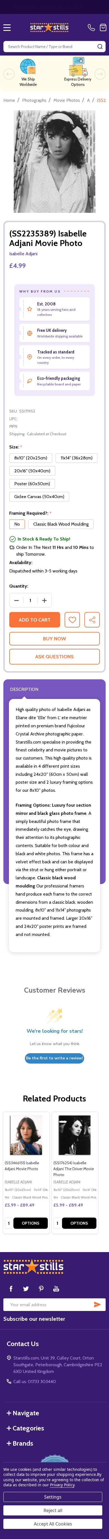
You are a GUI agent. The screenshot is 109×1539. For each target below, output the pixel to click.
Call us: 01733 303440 (34, 1381)
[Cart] (103, 27)
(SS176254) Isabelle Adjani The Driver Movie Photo (73, 1168)
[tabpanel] (26, 1172)
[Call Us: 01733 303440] (92, 27)
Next (100, 74)
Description (24, 689)
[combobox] (54, 46)
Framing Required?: (30, 513)
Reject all (53, 1510)
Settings (52, 1497)
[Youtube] (56, 1288)
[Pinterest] (41, 1288)
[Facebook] (10, 1288)
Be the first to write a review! (54, 1058)
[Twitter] (26, 1288)
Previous (9, 74)
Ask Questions (54, 657)
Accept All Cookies (53, 1524)
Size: (15, 447)
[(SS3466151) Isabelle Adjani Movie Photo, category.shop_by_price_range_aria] (26, 1135)
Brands (23, 1443)
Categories (28, 1428)
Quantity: (18, 586)
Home (9, 100)
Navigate (26, 1413)
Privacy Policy (62, 1484)
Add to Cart (35, 620)
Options (30, 1223)
